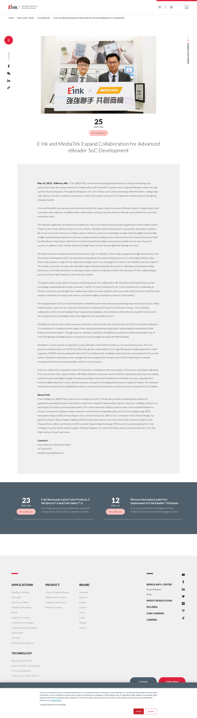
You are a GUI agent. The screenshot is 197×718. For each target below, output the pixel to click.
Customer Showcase (55, 602)
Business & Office (20, 602)
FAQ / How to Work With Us (26, 675)
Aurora (82, 627)
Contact (143, 681)
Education (16, 597)
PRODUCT (52, 584)
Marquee (84, 592)
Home (11, 18)
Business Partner (53, 607)
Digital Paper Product (56, 597)
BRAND (84, 584)
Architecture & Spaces (23, 643)
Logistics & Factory (21, 617)
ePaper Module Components (26, 665)
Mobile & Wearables (22, 607)
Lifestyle (16, 637)
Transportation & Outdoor (24, 627)
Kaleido (83, 607)
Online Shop (172, 681)
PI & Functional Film (21, 670)
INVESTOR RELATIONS (159, 600)
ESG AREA (152, 607)
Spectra (83, 597)
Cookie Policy (56, 700)
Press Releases (44, 18)
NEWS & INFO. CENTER (159, 584)
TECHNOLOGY (22, 653)
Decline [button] (151, 711)
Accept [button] (138, 711)
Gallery (82, 602)
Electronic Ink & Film (22, 660)
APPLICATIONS (22, 584)
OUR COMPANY (155, 613)
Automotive (17, 632)
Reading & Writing (20, 592)
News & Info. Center (25, 18)
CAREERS (152, 619)
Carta (82, 617)
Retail (14, 612)
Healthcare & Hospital (23, 622)
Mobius (83, 622)
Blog (149, 594)
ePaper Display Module (57, 592)
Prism (82, 612)
